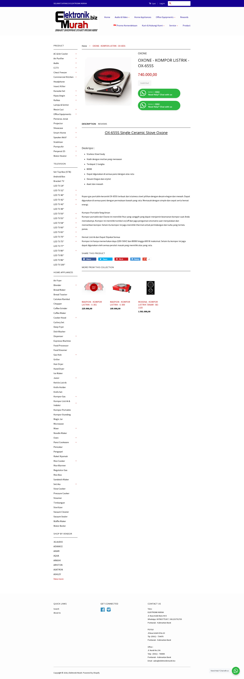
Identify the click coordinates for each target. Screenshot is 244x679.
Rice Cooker (59, 461)
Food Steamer (60, 350)
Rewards (184, 17)
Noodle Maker (60, 433)
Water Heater (60, 155)
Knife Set (58, 391)
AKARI (57, 551)
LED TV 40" (59, 195)
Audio (56, 63)
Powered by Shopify (91, 673)
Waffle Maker (60, 521)
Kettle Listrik (60, 382)
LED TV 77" (59, 246)
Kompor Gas (60, 396)
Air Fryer (58, 280)
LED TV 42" (59, 199)
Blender (57, 285)
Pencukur (58, 447)
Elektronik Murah (75, 673)
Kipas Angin (59, 95)
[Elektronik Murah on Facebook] (103, 610)
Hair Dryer (58, 364)
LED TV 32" (59, 190)
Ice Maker (58, 373)
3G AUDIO (58, 541)
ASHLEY (57, 574)
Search (56, 609)
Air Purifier (59, 58)
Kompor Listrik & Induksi (62, 403)
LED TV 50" (59, 213)
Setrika (57, 484)
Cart (154, 3)
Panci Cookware (61, 442)
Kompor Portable (62, 409)
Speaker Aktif (60, 137)
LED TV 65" (59, 232)
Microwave (59, 423)
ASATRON (58, 569)
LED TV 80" (59, 250)
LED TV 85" (59, 255)
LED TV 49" (59, 208)
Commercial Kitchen (63, 77)
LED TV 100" (59, 264)
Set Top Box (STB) (62, 171)
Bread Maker (60, 289)
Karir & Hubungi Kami (152, 25)
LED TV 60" (59, 227)
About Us (57, 613)
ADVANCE (58, 546)
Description (89, 123)
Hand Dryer (59, 368)
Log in (162, 3)
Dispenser (58, 336)
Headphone (59, 81)
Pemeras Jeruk (61, 118)
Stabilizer (58, 142)
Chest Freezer (60, 72)
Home (107, 17)
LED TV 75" (59, 241)
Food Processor (61, 345)
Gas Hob (58, 354)
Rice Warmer (60, 465)
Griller (57, 359)
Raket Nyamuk (61, 456)
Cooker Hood (60, 317)
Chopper (58, 303)
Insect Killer (59, 86)
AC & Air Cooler (61, 53)
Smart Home (60, 132)
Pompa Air (59, 146)
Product (186, 25)
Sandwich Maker (61, 479)
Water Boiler (60, 525)
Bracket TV (59, 181)
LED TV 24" (59, 185)
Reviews (102, 123)
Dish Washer (59, 331)
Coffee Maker (60, 313)
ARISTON (58, 564)
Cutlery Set (59, 322)
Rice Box (58, 474)
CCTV (56, 67)
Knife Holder (60, 387)
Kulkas (57, 100)
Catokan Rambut (62, 299)
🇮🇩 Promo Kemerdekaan (125, 25)
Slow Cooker (60, 488)
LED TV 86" (59, 260)
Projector (58, 123)
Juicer (56, 377)
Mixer (56, 428)
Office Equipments (165, 17)
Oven (56, 437)
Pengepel (58, 451)
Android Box (59, 176)
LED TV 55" (59, 218)
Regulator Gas (60, 470)
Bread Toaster (60, 294)
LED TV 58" (59, 222)
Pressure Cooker (61, 493)
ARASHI (57, 560)
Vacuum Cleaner (61, 511)
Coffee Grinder (60, 308)
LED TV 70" (59, 236)
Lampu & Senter (61, 104)
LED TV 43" (59, 204)
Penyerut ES (59, 151)
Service (173, 25)
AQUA (56, 555)
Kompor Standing (62, 414)
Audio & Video (121, 17)
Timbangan (59, 502)
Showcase (58, 128)
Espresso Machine (62, 340)
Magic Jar (58, 419)
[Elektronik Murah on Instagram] (109, 610)
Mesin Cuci (59, 109)
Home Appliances (142, 17)
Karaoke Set (59, 91)
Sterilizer (58, 507)
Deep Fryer (59, 326)
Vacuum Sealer (60, 516)
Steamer (58, 498)
